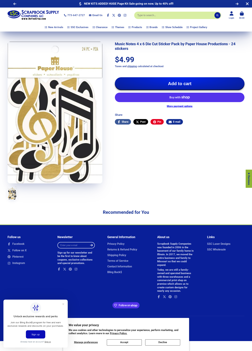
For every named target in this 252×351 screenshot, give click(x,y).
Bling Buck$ (114, 272)
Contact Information (119, 266)
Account (231, 15)
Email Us (97, 15)
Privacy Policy (115, 243)
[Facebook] (108, 15)
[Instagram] (125, 15)
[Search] (217, 15)
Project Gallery (198, 27)
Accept (124, 342)
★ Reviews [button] (248, 178)
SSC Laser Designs (218, 243)
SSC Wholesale (216, 249)
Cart (241, 15)
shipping (132, 66)
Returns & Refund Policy (122, 249)
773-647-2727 (76, 15)
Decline (162, 342)
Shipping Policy (116, 255)
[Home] (33, 15)
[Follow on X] (113, 15)
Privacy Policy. (118, 333)
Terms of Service (117, 260)
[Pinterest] (119, 15)
